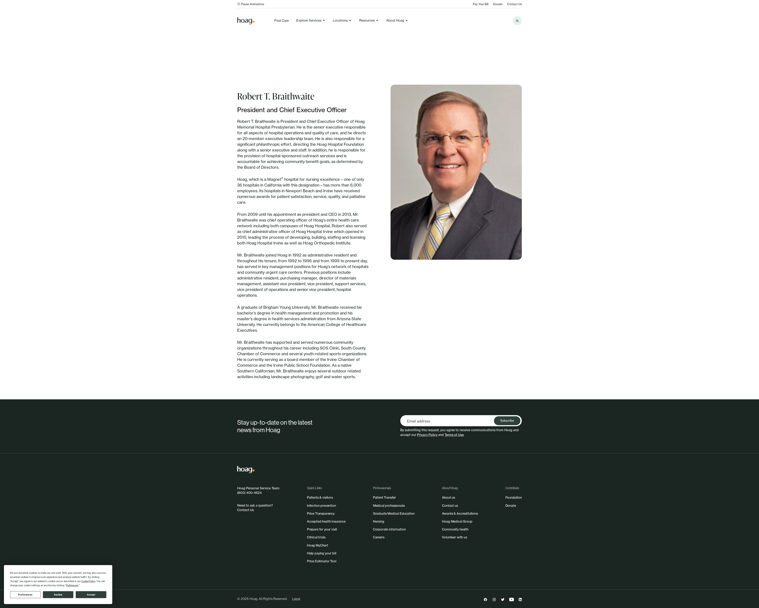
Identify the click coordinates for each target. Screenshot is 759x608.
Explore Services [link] (308, 20)
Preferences (25, 594)
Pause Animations (252, 4)
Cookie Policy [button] (88, 581)
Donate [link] (497, 4)
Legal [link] (296, 599)
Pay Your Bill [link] (480, 4)
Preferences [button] (72, 585)
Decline (58, 594)
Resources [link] (367, 20)
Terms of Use (454, 435)
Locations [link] (340, 20)
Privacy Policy (427, 435)
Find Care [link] (281, 21)
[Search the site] (517, 20)
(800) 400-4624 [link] (249, 493)
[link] (246, 20)
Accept (91, 594)
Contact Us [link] (514, 4)
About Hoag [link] (395, 20)
